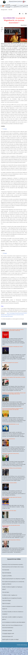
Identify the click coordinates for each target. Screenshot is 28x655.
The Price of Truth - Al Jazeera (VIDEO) (9, 482)
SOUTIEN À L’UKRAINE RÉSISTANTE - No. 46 (10, 424)
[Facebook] (20, 13)
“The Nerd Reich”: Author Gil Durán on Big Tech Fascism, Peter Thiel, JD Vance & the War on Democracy (13, 330)
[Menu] (3, 6)
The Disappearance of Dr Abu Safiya (9, 510)
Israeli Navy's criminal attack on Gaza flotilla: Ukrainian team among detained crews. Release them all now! (14, 393)
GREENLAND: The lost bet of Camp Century (10, 453)
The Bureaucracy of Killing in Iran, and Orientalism (11, 468)
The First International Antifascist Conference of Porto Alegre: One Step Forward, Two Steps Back (12, 409)
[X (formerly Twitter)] (23, 13)
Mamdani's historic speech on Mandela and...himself (12, 346)
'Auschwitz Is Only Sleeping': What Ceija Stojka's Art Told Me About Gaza (13, 378)
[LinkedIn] (26, 13)
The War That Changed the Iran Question (10, 362)
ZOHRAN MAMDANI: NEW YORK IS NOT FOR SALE (11, 497)
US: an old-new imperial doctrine (8, 438)
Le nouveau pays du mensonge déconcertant (11, 525)
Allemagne (5, 128)
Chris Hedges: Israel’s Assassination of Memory (11, 539)
